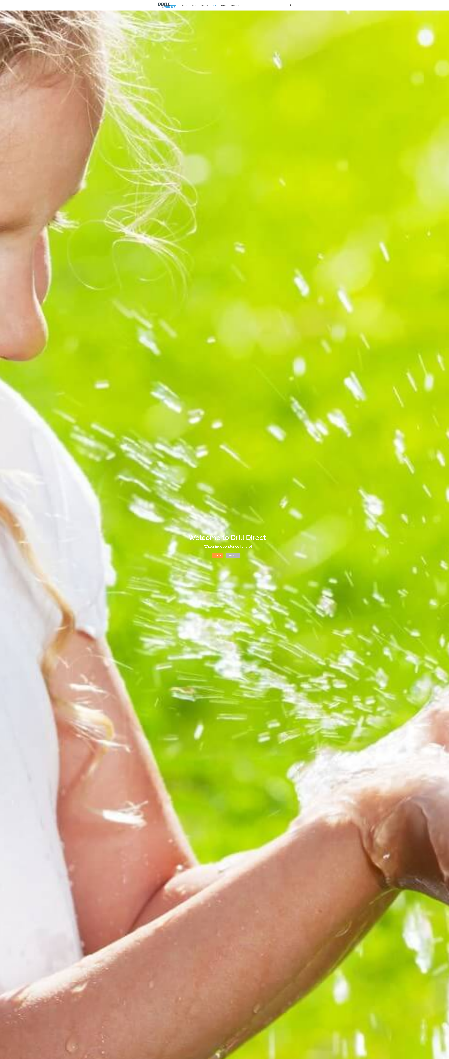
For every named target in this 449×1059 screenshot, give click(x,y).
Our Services (233, 556)
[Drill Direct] (166, 5)
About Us (217, 556)
